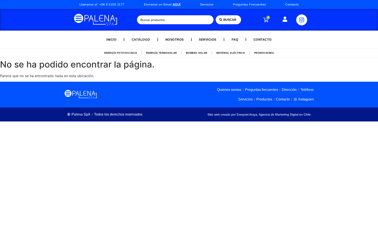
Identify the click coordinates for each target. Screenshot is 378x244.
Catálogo (141, 39)
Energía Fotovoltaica (120, 53)
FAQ (235, 39)
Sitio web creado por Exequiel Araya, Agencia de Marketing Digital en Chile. (259, 114)
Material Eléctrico (230, 53)
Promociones (264, 53)
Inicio (111, 39)
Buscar (229, 19)
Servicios (207, 39)
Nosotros (174, 39)
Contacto (263, 39)
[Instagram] (301, 19)
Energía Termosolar (161, 53)
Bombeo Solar (196, 53)
